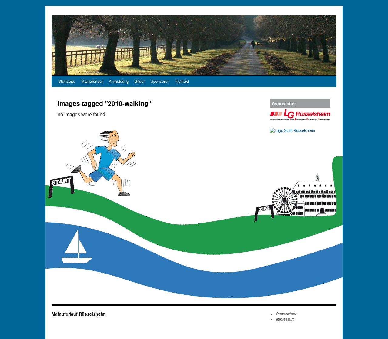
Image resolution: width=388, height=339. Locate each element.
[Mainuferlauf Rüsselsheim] (194, 45)
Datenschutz (286, 314)
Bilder (140, 81)
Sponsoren (160, 81)
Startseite (66, 81)
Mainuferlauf (92, 81)
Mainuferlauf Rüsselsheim (78, 314)
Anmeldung (119, 81)
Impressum (285, 319)
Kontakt (182, 81)
